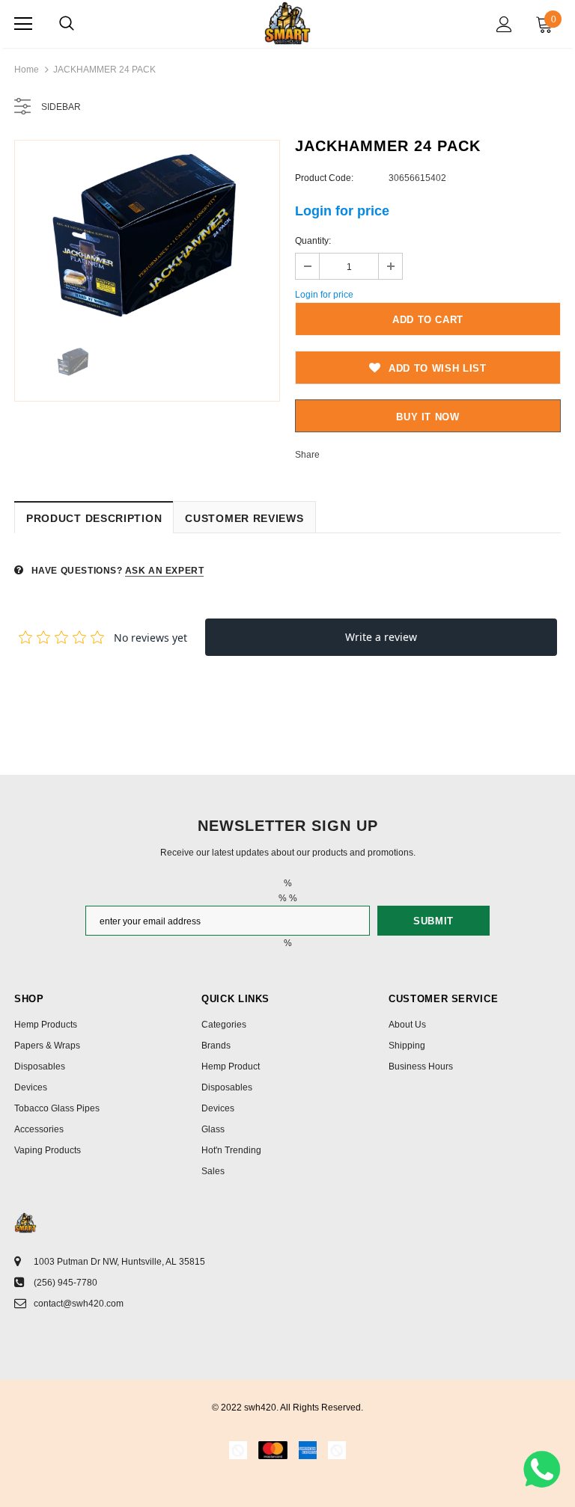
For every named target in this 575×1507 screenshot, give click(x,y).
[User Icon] (504, 24)
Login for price (342, 210)
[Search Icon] (66, 23)
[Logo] (287, 23)
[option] (147, 236)
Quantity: (313, 241)
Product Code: (324, 178)
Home (26, 69)
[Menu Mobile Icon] (23, 24)
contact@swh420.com (79, 1303)
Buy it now (428, 417)
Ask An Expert (164, 570)
